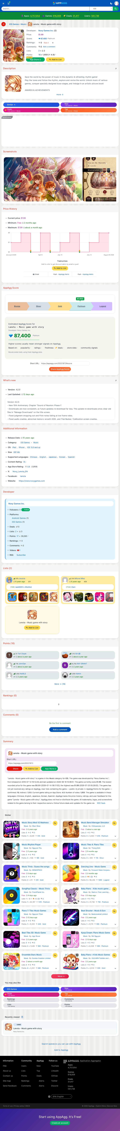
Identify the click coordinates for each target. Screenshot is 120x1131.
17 (18, 536)
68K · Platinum (43, 968)
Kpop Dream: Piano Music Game (95, 932)
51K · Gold (41, 836)
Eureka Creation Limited (41, 958)
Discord (54, 1086)
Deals (39, 1076)
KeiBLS (23, 674)
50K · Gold (101, 968)
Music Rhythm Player (31, 844)
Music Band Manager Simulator (95, 822)
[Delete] (22, 1017)
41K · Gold (39, 880)
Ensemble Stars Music (32, 954)
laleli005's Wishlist (21, 587)
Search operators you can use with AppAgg (61, 1044)
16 (39, 54)
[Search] (116, 9)
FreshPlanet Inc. (38, 892)
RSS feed (101, 803)
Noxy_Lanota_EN (20, 471)
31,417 (76, 16)
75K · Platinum (103, 902)
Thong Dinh (96, 848)
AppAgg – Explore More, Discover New (102, 1106)
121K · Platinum (44, 902)
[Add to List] (55, 823)
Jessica (22, 578)
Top (38, 1071)
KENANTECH (37, 870)
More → (61, 976)
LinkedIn (55, 1071)
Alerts (41, 1081)
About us (7, 1071)
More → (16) (60, 684)
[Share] (3, 24)
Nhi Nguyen (96, 936)
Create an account (60, 1123)
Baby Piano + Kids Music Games (95, 954)
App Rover (36, 936)
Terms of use (8, 1106)
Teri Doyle (22, 654)
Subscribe (21, 555)
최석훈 (78, 654)
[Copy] (116, 68)
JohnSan (22, 664)
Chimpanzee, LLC (98, 826)
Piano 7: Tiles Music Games (34, 910)
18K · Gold (40, 858)
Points (24, 1076)
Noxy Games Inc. (16, 503)
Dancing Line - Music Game (93, 866)
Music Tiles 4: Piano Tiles (92, 844)
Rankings (25, 1081)
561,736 (95, 16)
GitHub (54, 1076)
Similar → (11, 104)
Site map (7, 1081)
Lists (23, 1071)
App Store (34, 59)
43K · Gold (41, 924)
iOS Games (17, 522)
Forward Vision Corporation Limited (105, 870)
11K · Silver (99, 858)
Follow (26, 510)
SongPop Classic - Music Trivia (36, 888)
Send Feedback (10, 1086)
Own (70, 587)
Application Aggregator (90, 1060)
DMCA (27, 1106)
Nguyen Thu (37, 848)
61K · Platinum (102, 836)
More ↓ (59, 94)
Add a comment (49, 47)
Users (23, 1066)
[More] (56, 836)
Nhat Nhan (36, 826)
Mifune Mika (80, 578)
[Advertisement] (60, 131)
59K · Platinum (101, 924)
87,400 (48, 38)
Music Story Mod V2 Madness (35, 822)
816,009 (57, 16)
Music (25, 826)
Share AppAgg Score (60, 369)
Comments (26, 1086)
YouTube (55, 1066)
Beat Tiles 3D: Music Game (34, 932)
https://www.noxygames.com (32, 481)
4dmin (78, 674)
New (39, 1066)
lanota (23, 476)
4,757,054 (35, 16)
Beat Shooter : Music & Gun (93, 910)
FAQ (4, 1066)
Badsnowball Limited (99, 914)
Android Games (19, 518)
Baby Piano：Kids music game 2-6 (96, 888)
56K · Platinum (43, 946)
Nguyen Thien (37, 914)
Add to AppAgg (61, 1050)
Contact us (8, 1076)
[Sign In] (116, 3)
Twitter (54, 1081)
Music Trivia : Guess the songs (35, 866)
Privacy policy (19, 1106)
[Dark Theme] (111, 3)
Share (15, 768)
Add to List (57, 59)
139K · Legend (103, 880)
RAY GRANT (82, 664)
